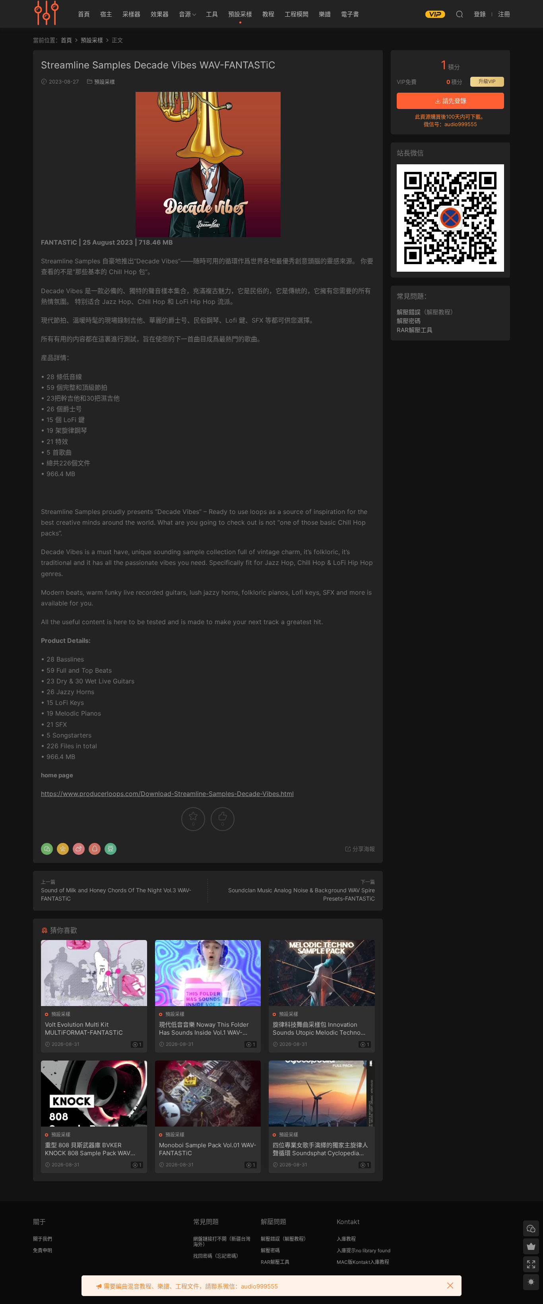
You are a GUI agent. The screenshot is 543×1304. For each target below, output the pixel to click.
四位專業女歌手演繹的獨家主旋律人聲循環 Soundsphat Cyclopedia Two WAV (320, 1149)
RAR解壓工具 (414, 330)
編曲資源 (47, 14)
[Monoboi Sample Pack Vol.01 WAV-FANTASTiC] (208, 1094)
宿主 (106, 14)
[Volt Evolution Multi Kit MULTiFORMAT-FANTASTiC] (94, 973)
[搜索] (459, 14)
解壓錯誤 (409, 312)
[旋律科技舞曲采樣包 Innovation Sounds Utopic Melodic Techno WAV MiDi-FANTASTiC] (322, 973)
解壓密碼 (409, 321)
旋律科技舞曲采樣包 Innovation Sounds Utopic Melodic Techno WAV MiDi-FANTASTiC (317, 1029)
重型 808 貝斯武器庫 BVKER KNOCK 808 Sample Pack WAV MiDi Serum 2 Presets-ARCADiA (90, 1149)
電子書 (350, 14)
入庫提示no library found (363, 1250)
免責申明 (42, 1250)
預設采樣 (240, 14)
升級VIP (487, 81)
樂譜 (325, 14)
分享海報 (363, 848)
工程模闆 (296, 14)
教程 (268, 14)
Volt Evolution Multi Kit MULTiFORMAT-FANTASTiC (84, 1028)
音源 (185, 14)
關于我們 (42, 1239)
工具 (212, 14)
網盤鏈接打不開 (210, 1239)
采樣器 (131, 14)
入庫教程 (346, 1239)
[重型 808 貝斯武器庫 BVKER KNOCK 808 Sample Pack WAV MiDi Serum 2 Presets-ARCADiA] (94, 1094)
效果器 (160, 14)
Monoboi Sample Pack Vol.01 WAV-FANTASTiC (207, 1149)
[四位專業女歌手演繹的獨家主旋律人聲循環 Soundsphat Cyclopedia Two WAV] (322, 1094)
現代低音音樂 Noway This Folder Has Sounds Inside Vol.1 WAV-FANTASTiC (204, 1029)
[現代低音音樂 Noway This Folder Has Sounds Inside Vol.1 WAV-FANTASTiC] (208, 973)
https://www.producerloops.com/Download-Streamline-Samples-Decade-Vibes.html (167, 794)
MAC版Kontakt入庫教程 (363, 1262)
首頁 (84, 14)
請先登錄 (453, 101)
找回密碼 (202, 1256)
